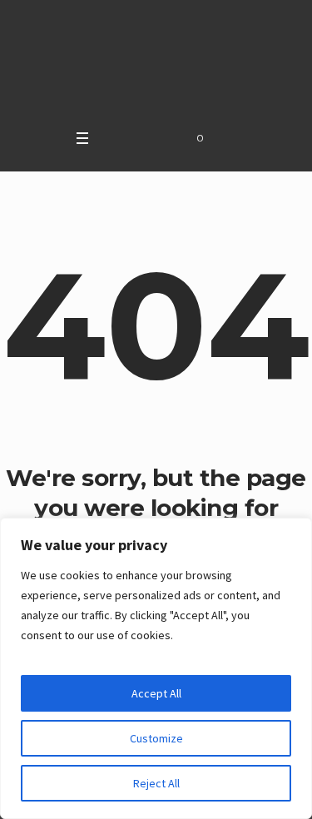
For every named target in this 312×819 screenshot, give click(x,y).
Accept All (156, 693)
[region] (156, 668)
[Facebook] (112, 138)
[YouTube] (133, 138)
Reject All (156, 783)
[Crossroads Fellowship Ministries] (156, 60)
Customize (156, 738)
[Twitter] (154, 138)
